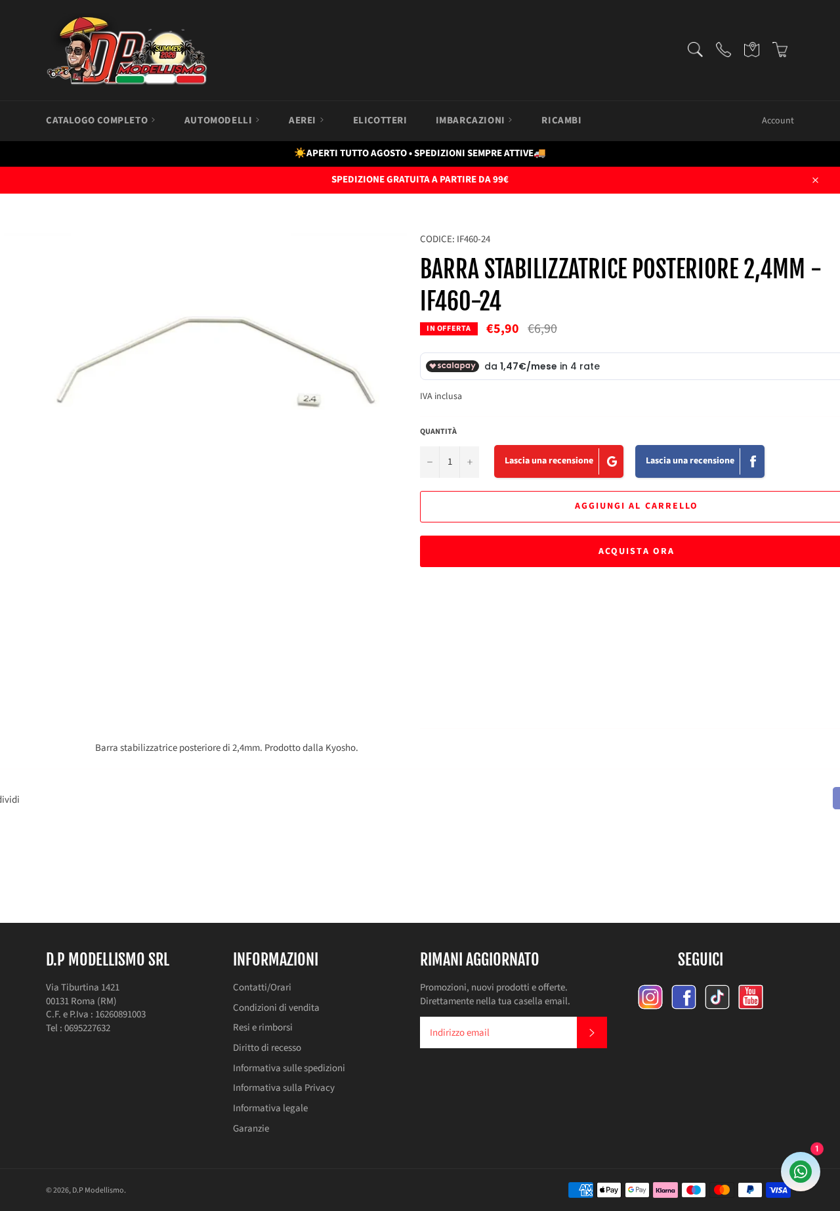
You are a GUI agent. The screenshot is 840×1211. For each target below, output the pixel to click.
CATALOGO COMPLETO (98, 120)
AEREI (304, 120)
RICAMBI (561, 120)
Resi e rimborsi (263, 1027)
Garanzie (251, 1129)
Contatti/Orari (262, 987)
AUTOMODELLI (219, 120)
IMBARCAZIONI (472, 120)
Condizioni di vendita (276, 1008)
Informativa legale (270, 1108)
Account (778, 120)
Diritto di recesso (267, 1048)
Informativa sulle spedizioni (289, 1068)
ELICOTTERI (380, 120)
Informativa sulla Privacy (284, 1088)
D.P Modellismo (98, 1190)
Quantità (438, 432)
